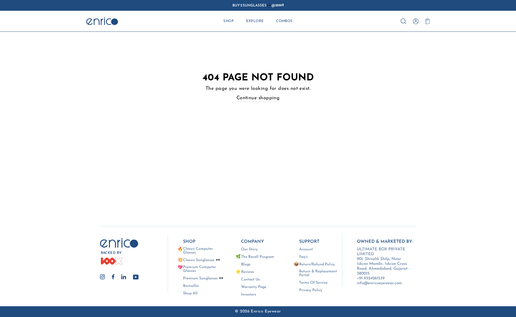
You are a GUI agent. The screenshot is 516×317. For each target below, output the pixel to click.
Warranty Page (253, 287)
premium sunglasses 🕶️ (203, 278)
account (306, 249)
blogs (245, 264)
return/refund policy (317, 264)
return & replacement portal (318, 273)
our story (249, 249)
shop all (190, 293)
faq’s (303, 257)
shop (228, 21)
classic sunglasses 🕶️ (201, 260)
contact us (250, 280)
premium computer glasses (199, 269)
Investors (248, 295)
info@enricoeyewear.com (379, 283)
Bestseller (191, 286)
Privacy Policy (310, 290)
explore (254, 21)
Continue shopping (258, 98)
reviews (247, 272)
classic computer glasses (198, 251)
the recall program (257, 257)
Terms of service (313, 283)
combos (284, 21)
